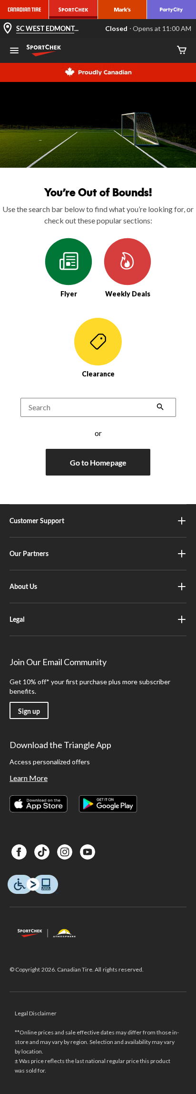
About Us (23, 586)
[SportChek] (73, 9)
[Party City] (171, 9)
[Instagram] (64, 852)
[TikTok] (41, 852)
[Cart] (181, 50)
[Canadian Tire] (24, 9)
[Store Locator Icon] (7, 28)
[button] (160, 407)
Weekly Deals (127, 294)
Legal (17, 619)
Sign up (29, 711)
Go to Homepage (98, 462)
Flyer (68, 294)
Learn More (29, 777)
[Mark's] (122, 9)
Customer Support (37, 521)
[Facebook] (19, 852)
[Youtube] (87, 852)
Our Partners (29, 553)
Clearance (98, 374)
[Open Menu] (14, 51)
